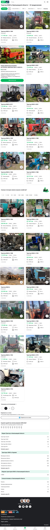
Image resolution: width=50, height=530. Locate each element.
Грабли (24, 489)
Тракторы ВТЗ (24, 446)
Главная (5, 529)
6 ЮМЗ (24, 474)
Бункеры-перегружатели (24, 484)
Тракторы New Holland (24, 444)
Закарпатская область (24, 465)
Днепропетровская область (24, 460)
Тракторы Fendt (24, 439)
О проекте (4, 514)
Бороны (24, 481)
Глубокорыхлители (24, 486)
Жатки (24, 491)
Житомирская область (24, 463)
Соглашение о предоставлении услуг (11, 519)
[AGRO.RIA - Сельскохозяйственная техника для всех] (5, 2)
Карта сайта (4, 521)
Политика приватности (7, 516)
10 (21, 428)
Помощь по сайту (25, 503)
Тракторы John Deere (24, 441)
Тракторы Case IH (24, 436)
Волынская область (24, 458)
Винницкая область (24, 455)
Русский (46, 524)
